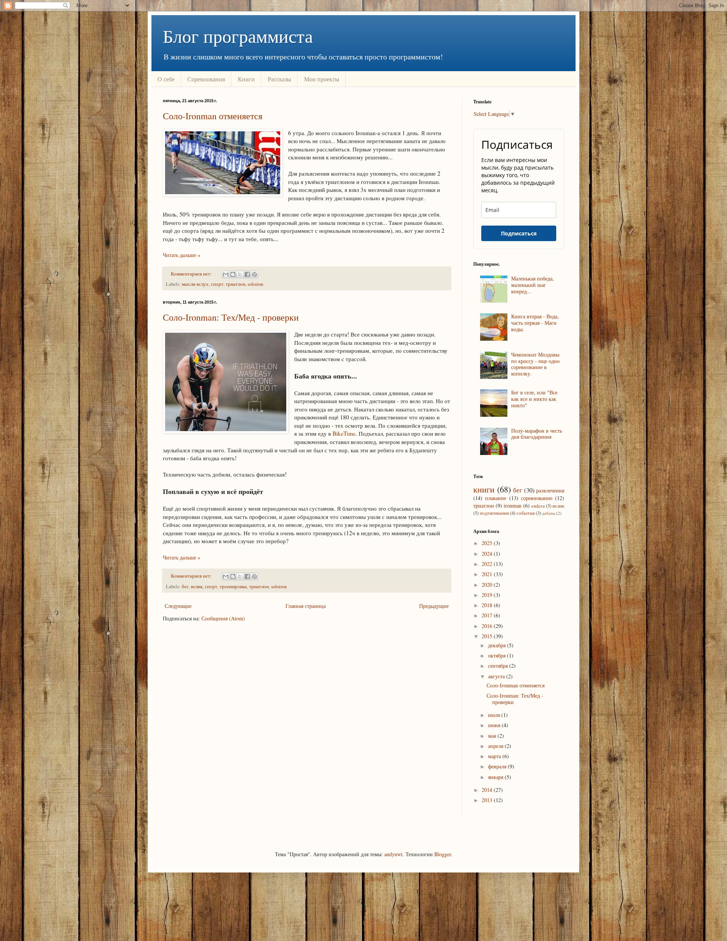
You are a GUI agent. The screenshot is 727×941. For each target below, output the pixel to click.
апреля (496, 745)
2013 (488, 800)
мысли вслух (195, 284)
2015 (488, 636)
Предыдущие (434, 605)
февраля (498, 766)
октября (497, 655)
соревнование (536, 498)
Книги (246, 79)
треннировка (233, 586)
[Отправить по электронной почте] (225, 274)
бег (185, 586)
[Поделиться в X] (240, 274)
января (496, 777)
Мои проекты (321, 79)
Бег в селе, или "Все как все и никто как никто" (534, 399)
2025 (488, 543)
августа (497, 676)
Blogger (442, 854)
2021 (488, 574)
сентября (498, 665)
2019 (488, 594)
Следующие (178, 605)
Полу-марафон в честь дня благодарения (536, 434)
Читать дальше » (181, 255)
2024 (488, 553)
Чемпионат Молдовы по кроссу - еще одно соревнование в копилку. (535, 364)
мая (493, 735)
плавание (495, 498)
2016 (488, 625)
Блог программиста (238, 35)
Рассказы (279, 79)
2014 (488, 789)
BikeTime (344, 433)
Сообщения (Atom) (223, 618)
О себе (166, 79)
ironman (512, 505)
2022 (488, 563)
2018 (488, 605)
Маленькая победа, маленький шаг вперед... (532, 285)
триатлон (235, 284)
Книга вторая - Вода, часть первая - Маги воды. (535, 323)
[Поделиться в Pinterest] (254, 274)
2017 (488, 615)
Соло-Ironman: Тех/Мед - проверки (231, 317)
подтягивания (494, 513)
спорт (217, 284)
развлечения (550, 490)
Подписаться (519, 233)
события (525, 513)
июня (495, 725)
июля (494, 714)
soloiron (255, 284)
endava (538, 506)
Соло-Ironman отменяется (212, 116)
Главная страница (305, 605)
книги (484, 489)
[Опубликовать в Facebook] (247, 274)
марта (495, 756)
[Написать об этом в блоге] (233, 274)
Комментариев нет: (192, 274)
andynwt (393, 854)
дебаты (548, 513)
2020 (488, 584)
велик (197, 586)
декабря (497, 645)
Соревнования (206, 79)
